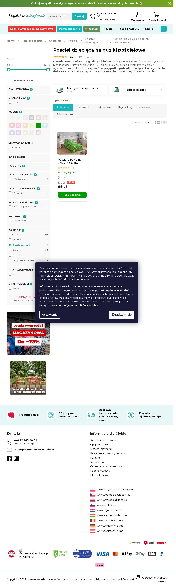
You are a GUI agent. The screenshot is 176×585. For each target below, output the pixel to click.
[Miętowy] (31, 133)
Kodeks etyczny (100, 470)
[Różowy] (18, 125)
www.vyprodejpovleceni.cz (113, 494)
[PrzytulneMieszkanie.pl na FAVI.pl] (11, 553)
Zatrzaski (30, 255)
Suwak (30, 250)
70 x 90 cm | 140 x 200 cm (30, 207)
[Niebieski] (12, 133)
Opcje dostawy (99, 444)
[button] (93, 57)
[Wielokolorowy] (38, 132)
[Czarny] (31, 118)
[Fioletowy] (18, 133)
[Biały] (12, 118)
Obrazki (30, 147)
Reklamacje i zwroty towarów (108, 453)
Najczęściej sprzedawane (134, 107)
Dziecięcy (30, 288)
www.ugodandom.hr (110, 510)
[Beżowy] (45, 118)
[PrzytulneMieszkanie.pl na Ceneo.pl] (60, 553)
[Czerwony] (12, 125)
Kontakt (95, 457)
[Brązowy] (38, 118)
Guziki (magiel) (30, 245)
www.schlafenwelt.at (110, 530)
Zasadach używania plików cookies (74, 305)
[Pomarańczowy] (25, 125)
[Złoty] (25, 133)
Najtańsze (83, 107)
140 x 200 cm (30, 179)
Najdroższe (104, 107)
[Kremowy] (18, 118)
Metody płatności (101, 448)
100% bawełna (30, 220)
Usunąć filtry (26, 297)
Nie (30, 274)
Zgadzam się (122, 314)
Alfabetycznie (65, 114)
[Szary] (25, 118)
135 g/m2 (30, 102)
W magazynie (30, 80)
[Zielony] (38, 125)
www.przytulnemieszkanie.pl (115, 489)
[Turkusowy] (45, 125)
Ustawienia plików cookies (66, 297)
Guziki (30, 234)
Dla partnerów (99, 475)
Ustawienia (49, 314)
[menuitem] (32, 29)
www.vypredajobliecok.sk (112, 499)
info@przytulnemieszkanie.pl (34, 449)
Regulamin (97, 462)
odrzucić (44, 301)
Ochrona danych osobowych (108, 466)
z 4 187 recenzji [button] (83, 57)
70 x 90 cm (30, 193)
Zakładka (30, 240)
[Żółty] (31, 125)
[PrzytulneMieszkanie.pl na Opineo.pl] (33, 553)
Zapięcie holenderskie (30, 260)
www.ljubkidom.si (108, 505)
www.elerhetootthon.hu (112, 515)
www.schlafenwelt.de (110, 525)
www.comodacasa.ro (110, 520)
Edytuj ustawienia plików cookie (115, 579)
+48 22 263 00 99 (25, 440)
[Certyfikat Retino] (82, 553)
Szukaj (79, 16)
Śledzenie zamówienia (104, 440)
